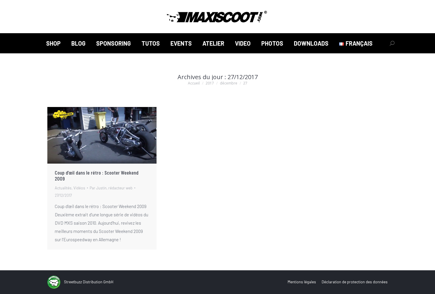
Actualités (63, 188)
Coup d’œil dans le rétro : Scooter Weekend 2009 (96, 175)
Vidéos (79, 188)
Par (111, 188)
